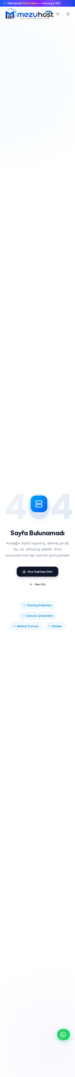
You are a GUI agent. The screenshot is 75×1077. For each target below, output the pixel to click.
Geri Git (40, 584)
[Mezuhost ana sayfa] (29, 13)
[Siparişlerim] (58, 14)
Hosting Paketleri (39, 605)
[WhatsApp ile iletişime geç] (63, 1034)
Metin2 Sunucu (28, 626)
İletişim (57, 626)
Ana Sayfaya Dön (40, 571)
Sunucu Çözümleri (39, 615)
